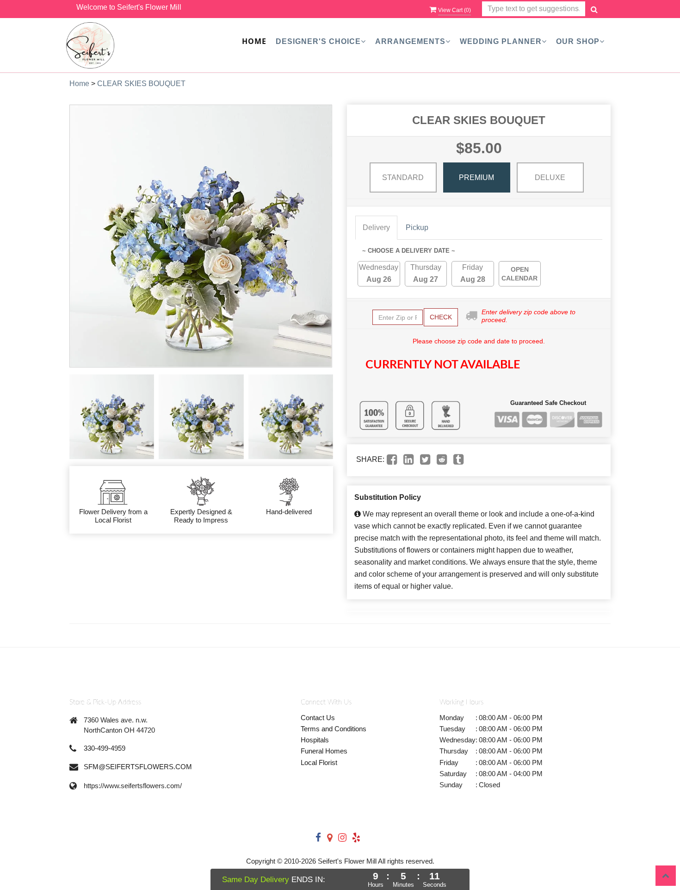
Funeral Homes (324, 751)
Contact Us (318, 718)
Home (254, 41)
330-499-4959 (104, 748)
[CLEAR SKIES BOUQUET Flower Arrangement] (111, 416)
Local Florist (319, 762)
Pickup (417, 227)
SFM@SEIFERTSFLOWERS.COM (138, 767)
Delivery (376, 227)
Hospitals (315, 740)
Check (441, 317)
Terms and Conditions (333, 729)
